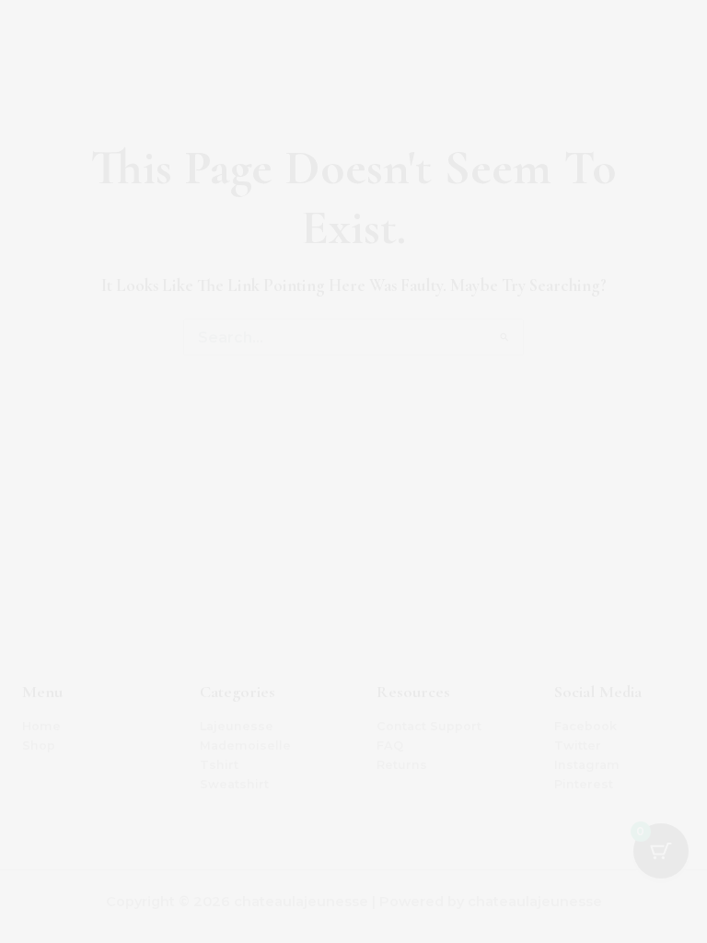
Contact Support (429, 726)
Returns (402, 765)
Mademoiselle (245, 745)
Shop (38, 745)
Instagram (587, 765)
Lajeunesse (236, 726)
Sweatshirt (234, 784)
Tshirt (219, 765)
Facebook (585, 726)
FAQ (390, 745)
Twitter (577, 745)
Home (41, 726)
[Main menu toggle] (670, 36)
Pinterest (583, 784)
